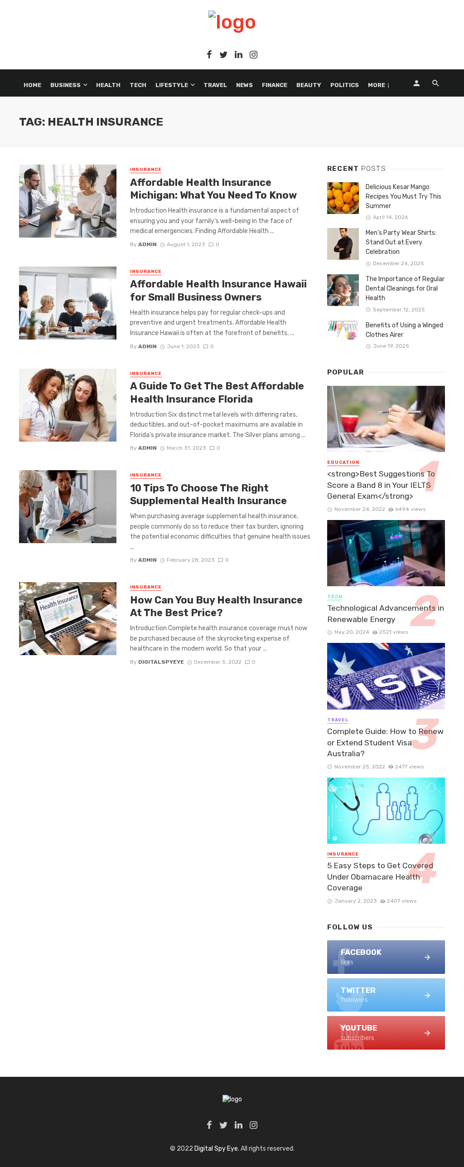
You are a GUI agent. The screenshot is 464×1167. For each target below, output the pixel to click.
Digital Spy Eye (216, 1148)
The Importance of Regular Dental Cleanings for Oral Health (405, 288)
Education (343, 462)
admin (147, 244)
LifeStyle (171, 85)
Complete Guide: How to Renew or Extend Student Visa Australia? (385, 742)
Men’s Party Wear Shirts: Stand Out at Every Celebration (401, 242)
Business (65, 85)
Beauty (308, 85)
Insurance (146, 169)
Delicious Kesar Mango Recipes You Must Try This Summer (403, 196)
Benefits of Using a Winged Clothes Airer (404, 330)
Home (32, 85)
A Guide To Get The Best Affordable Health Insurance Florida (217, 392)
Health (108, 85)
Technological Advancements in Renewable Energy (385, 613)
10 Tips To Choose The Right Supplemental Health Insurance (208, 494)
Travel (215, 85)
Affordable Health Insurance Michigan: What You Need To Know (213, 189)
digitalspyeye (161, 662)
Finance (274, 85)
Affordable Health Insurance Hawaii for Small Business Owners (218, 290)
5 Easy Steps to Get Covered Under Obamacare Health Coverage (380, 876)
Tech (138, 85)
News (244, 85)
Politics (344, 85)
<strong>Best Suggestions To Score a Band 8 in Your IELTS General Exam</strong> (381, 485)
